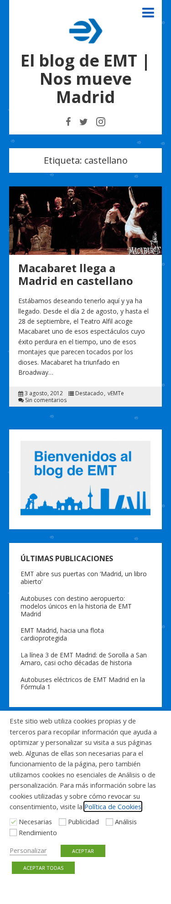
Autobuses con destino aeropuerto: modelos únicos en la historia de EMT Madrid (76, 606)
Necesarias (35, 821)
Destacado (89, 393)
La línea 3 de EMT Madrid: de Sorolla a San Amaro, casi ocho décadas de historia (84, 659)
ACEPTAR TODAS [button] (43, 867)
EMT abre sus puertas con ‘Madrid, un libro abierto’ (84, 577)
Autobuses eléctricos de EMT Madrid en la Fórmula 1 (83, 683)
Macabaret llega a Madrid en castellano (75, 274)
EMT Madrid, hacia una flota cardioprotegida (62, 634)
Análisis (126, 821)
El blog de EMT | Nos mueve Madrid (85, 78)
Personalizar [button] (28, 850)
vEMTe (116, 393)
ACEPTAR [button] (83, 850)
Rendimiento (38, 832)
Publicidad (83, 821)
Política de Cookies (112, 806)
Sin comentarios (46, 400)
